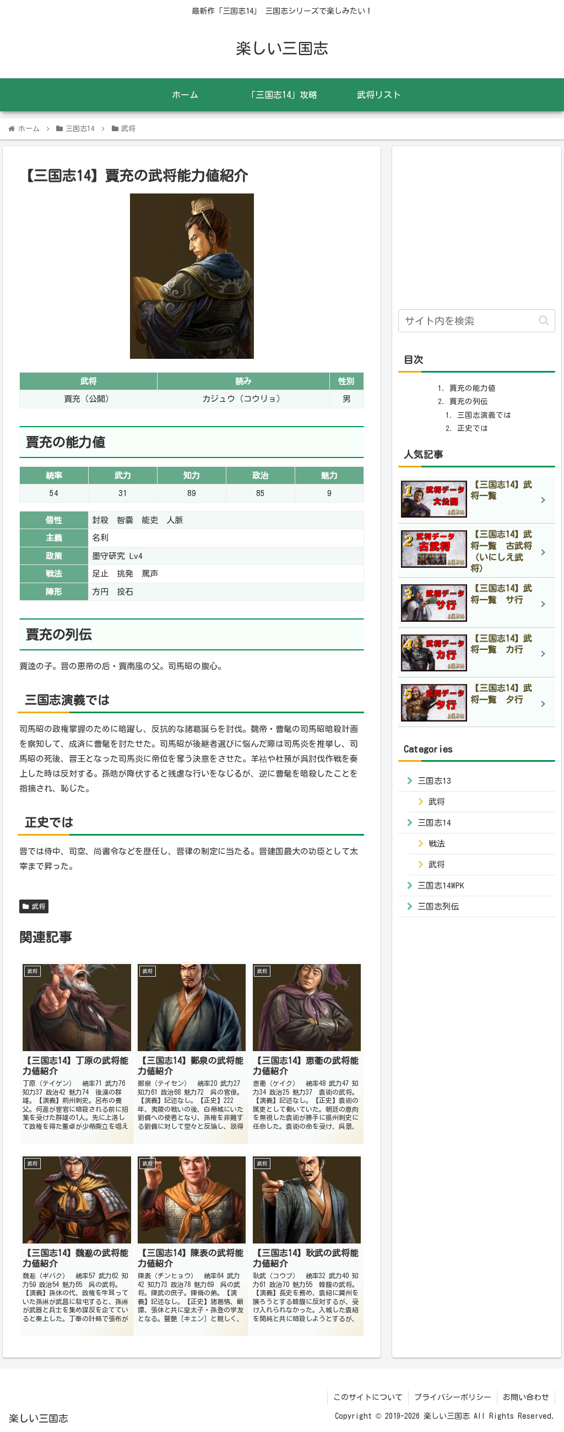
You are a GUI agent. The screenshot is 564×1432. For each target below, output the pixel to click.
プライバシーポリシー (452, 1397)
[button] (544, 320)
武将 (37, 906)
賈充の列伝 (468, 401)
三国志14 (434, 823)
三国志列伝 (438, 906)
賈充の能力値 (472, 388)
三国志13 (434, 781)
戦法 (437, 843)
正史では (472, 428)
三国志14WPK (440, 885)
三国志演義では (484, 415)
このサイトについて (368, 1397)
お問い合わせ (526, 1397)
